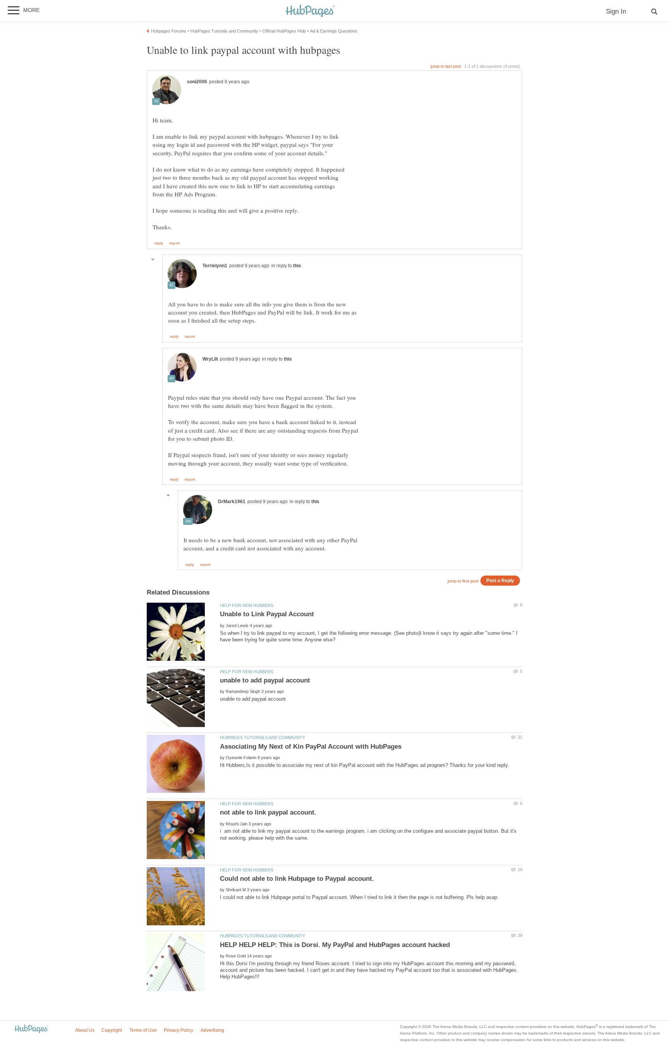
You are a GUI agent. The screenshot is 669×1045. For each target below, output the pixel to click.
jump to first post (463, 581)
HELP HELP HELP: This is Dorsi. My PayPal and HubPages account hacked (335, 945)
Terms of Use (143, 1030)
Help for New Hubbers (246, 605)
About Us (84, 1030)
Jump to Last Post (446, 66)
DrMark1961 (231, 501)
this (297, 265)
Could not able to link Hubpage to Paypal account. (297, 878)
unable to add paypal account (265, 680)
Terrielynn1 (214, 265)
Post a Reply (500, 580)
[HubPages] (310, 11)
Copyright (111, 1030)
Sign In (616, 11)
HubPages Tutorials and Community (262, 737)
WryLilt (210, 359)
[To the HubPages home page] (31, 1029)
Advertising (212, 1030)
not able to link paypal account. (268, 812)
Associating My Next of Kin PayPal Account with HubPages (310, 746)
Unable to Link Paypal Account (267, 614)
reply (158, 243)
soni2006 (197, 81)
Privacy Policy (178, 1030)
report (174, 243)
